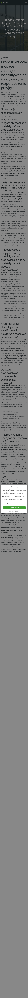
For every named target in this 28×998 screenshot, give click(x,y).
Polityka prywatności (6, 501)
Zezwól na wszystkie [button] (14, 507)
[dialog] (14, 499)
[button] (14, 503)
